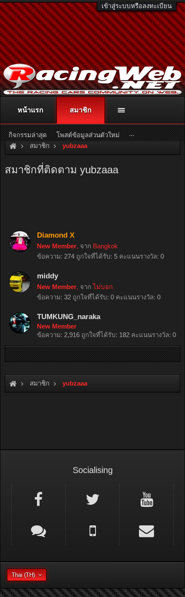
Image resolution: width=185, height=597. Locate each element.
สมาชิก (81, 110)
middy (47, 275)
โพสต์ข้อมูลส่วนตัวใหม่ (88, 135)
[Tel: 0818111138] (93, 530)
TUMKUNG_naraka (68, 316)
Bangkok (105, 246)
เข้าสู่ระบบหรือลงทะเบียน (137, 5)
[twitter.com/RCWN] (93, 499)
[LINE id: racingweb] (38, 530)
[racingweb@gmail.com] (146, 530)
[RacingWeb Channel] (146, 499)
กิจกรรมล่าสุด (28, 135)
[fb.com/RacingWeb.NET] (38, 499)
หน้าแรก (30, 110)
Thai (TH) (23, 575)
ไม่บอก (103, 286)
